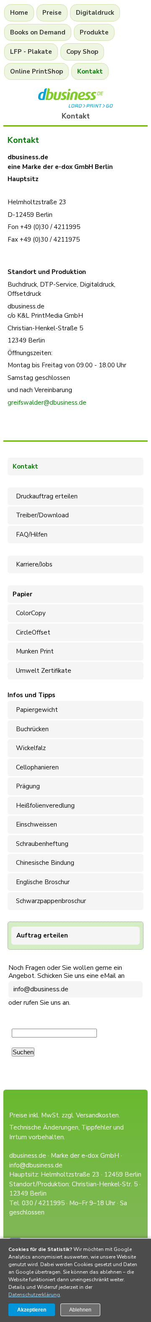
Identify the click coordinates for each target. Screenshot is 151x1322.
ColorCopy (29, 613)
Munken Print (33, 651)
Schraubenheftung (40, 844)
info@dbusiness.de (40, 989)
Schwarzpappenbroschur (49, 901)
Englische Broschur (41, 882)
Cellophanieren (36, 767)
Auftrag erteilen (42, 935)
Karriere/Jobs (32, 564)
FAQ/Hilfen (30, 534)
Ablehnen (80, 1310)
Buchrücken (31, 729)
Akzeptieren (31, 1310)
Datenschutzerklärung (34, 1294)
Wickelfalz (29, 748)
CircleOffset (31, 632)
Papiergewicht (35, 710)
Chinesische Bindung (43, 863)
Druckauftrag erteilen (45, 496)
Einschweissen (35, 824)
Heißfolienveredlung (44, 805)
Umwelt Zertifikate (42, 670)
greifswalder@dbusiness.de (47, 402)
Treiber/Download (41, 515)
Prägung (26, 786)
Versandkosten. (98, 1115)
